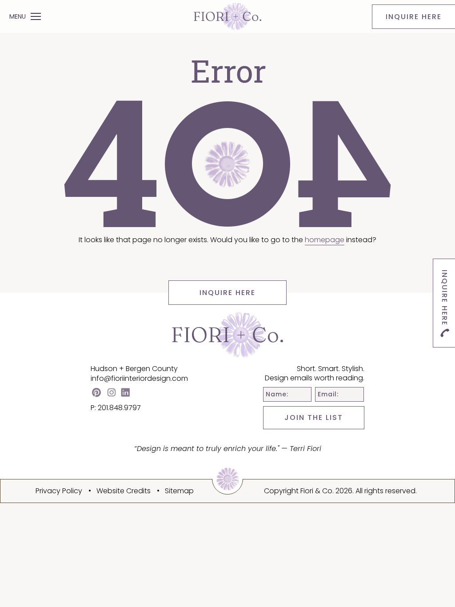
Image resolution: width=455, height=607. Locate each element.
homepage (324, 240)
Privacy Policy (59, 491)
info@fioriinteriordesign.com (139, 378)
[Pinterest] (96, 393)
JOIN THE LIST (313, 417)
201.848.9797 (119, 408)
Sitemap (179, 491)
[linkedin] (125, 393)
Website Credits (123, 491)
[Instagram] (111, 393)
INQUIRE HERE (227, 293)
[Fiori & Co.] (227, 16)
